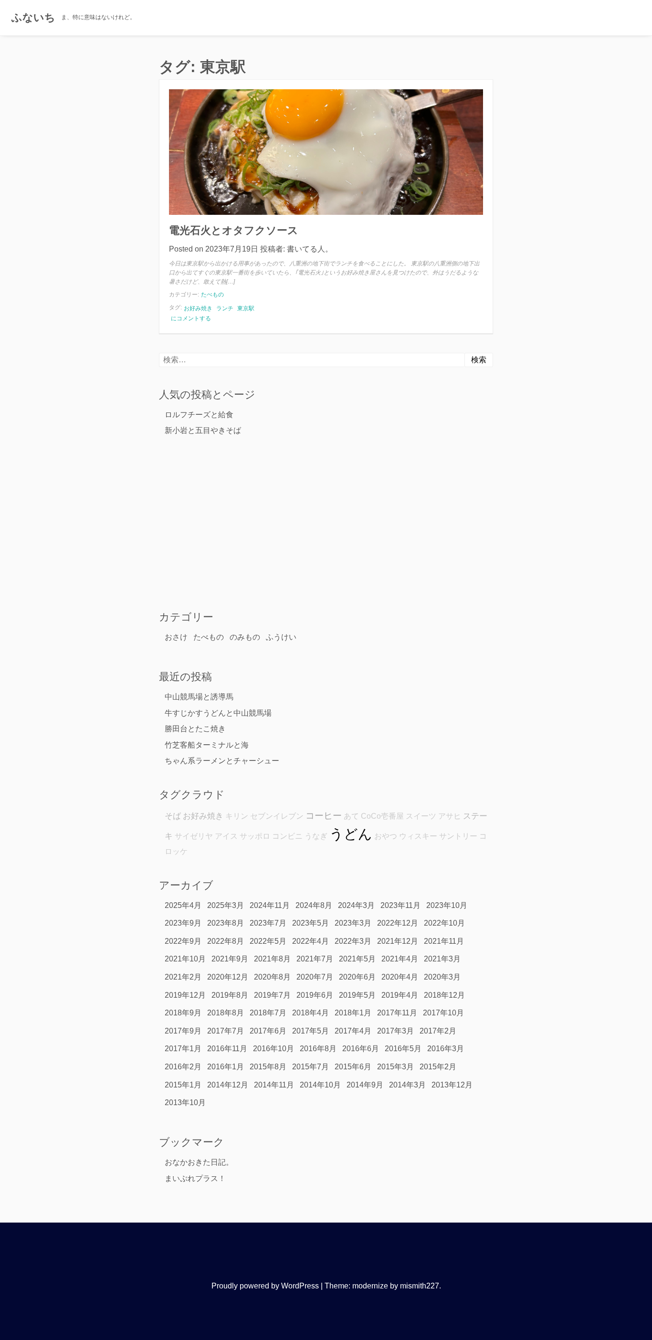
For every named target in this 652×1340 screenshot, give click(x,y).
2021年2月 (183, 977)
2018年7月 (268, 1013)
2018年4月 (310, 1013)
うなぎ (316, 836)
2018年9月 (183, 1013)
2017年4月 (353, 1031)
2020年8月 (272, 977)
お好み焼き (198, 308)
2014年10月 (320, 1085)
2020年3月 (442, 977)
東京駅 (245, 308)
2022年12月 (397, 923)
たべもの (212, 294)
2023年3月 (353, 923)
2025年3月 (225, 905)
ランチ (224, 308)
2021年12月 (397, 941)
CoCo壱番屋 (382, 816)
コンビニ (287, 836)
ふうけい (281, 637)
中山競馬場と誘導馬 (199, 697)
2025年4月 (183, 905)
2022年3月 (353, 941)
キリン (236, 816)
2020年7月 (314, 977)
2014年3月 (407, 1085)
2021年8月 (272, 959)
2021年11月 (444, 941)
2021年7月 (314, 959)
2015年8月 (268, 1067)
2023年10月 (446, 905)
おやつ (385, 836)
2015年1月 (183, 1085)
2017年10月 (443, 1013)
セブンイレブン (277, 816)
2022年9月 (183, 941)
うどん (350, 834)
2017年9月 (183, 1031)
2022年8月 (225, 941)
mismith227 (419, 1286)
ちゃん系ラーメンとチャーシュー (222, 761)
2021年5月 (357, 959)
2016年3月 (445, 1049)
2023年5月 (310, 923)
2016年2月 (183, 1067)
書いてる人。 (310, 249)
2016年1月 (225, 1067)
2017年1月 (183, 1049)
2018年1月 (353, 1013)
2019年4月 (399, 995)
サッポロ (255, 836)
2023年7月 (268, 923)
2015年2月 (438, 1067)
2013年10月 (185, 1102)
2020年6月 (357, 977)
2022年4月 (310, 941)
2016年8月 (318, 1049)
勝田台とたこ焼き (195, 729)
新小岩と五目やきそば (203, 430)
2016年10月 (273, 1049)
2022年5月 (268, 941)
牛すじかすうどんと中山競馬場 (218, 713)
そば (173, 816)
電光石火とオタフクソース (233, 230)
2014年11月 (274, 1085)
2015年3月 (395, 1067)
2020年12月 (227, 977)
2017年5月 (310, 1031)
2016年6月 (360, 1049)
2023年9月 (183, 923)
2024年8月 (313, 905)
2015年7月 (310, 1067)
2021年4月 (399, 959)
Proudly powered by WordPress (265, 1286)
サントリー (458, 836)
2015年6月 (353, 1067)
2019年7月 (272, 995)
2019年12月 (185, 995)
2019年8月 (229, 995)
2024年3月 (356, 905)
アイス (226, 836)
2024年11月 (270, 905)
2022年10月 (444, 923)
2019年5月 (357, 995)
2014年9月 (365, 1085)
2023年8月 (225, 923)
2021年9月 (229, 959)
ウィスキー (418, 836)
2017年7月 (225, 1031)
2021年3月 (442, 959)
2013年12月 (452, 1085)
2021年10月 (185, 959)
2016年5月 (403, 1049)
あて (351, 816)
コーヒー (323, 816)
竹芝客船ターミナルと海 (207, 745)
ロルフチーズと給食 (199, 415)
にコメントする (190, 319)
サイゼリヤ (194, 836)
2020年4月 (399, 977)
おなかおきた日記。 (199, 1162)
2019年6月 (314, 995)
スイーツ (421, 816)
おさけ (176, 637)
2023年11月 (400, 905)
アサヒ (449, 816)
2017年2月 (438, 1031)
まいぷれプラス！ (195, 1178)
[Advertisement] (326, 523)
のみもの (245, 637)
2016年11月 (227, 1049)
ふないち (33, 17)
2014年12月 (227, 1085)
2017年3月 (395, 1031)
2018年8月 (225, 1013)
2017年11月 (397, 1013)
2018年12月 (444, 995)
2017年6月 (268, 1031)
